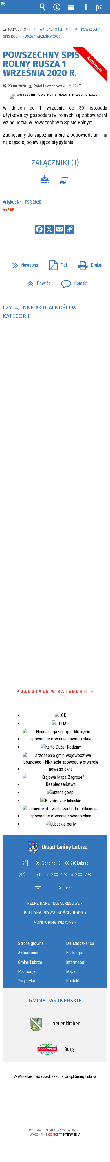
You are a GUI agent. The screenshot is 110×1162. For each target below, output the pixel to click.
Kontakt (72, 281)
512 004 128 (57, 874)
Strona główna (30, 943)
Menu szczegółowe (86, 7)
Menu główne (71, 7)
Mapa (71, 971)
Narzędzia (57, 7)
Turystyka (26, 980)
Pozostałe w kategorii (52, 691)
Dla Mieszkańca (80, 943)
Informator (75, 962)
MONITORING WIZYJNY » (55, 922)
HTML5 (46, 1113)
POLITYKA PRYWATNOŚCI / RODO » (55, 912)
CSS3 (54, 1113)
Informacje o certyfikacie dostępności (55, 1094)
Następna (23, 263)
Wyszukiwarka (42, 7)
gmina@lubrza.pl (62, 888)
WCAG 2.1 (72, 1113)
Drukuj (88, 263)
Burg (69, 1049)
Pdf (56, 263)
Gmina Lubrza (30, 962)
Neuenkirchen (66, 1023)
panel (100, 7)
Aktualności (28, 952)
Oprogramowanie (64, 181)
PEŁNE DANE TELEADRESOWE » (55, 903)
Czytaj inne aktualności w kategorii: (40, 311)
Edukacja (74, 952)
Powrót (36, 281)
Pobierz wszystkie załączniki (44, 180)
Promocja (27, 971)
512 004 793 (81, 874)
